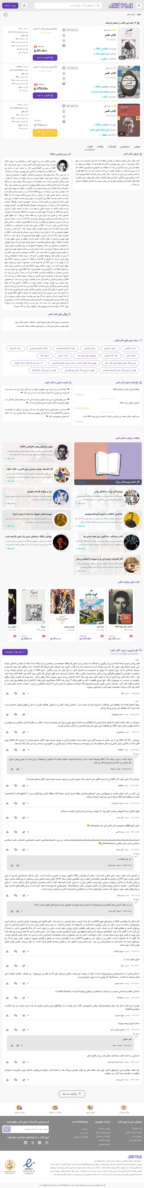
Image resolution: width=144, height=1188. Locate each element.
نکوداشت (112, 147)
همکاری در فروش (81, 1137)
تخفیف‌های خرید (135, 1140)
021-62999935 (80, 1122)
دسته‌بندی (125, 147)
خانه (139, 14)
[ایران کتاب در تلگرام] (40, 1143)
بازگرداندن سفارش (103, 1136)
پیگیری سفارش (104, 1128)
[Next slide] (5, 615)
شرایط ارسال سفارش (133, 1132)
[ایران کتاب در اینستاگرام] (47, 1143)
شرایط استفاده (104, 1140)
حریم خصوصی (104, 1144)
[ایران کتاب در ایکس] (33, 1143)
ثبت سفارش (137, 1128)
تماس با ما (84, 1133)
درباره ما (85, 1129)
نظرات (90, 147)
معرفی (137, 147)
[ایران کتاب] (121, 5)
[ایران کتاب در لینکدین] (25, 1143)
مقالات (100, 147)
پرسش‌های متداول (102, 1132)
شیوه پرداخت (136, 1136)
